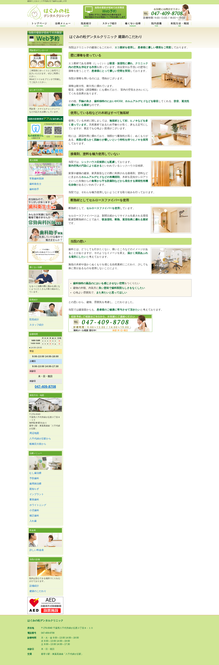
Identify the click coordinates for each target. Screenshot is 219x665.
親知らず (34, 488)
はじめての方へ (37, 90)
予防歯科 (34, 478)
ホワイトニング (37, 505)
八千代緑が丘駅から (40, 438)
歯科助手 (34, 189)
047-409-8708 (45, 386)
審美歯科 (34, 499)
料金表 (33, 530)
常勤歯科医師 (36, 178)
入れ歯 (33, 521)
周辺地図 (34, 433)
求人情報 (34, 160)
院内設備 (156, 24)
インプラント (36, 494)
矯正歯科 (34, 515)
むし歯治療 (35, 473)
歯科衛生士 (35, 183)
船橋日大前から (37, 443)
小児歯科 (34, 510)
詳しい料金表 (36, 550)
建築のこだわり (37, 591)
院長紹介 (86, 24)
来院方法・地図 (180, 24)
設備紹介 (34, 585)
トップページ (39, 24)
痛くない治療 (133, 24)
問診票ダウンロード (39, 50)
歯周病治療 (35, 483)
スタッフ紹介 (109, 24)
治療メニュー (62, 24)
